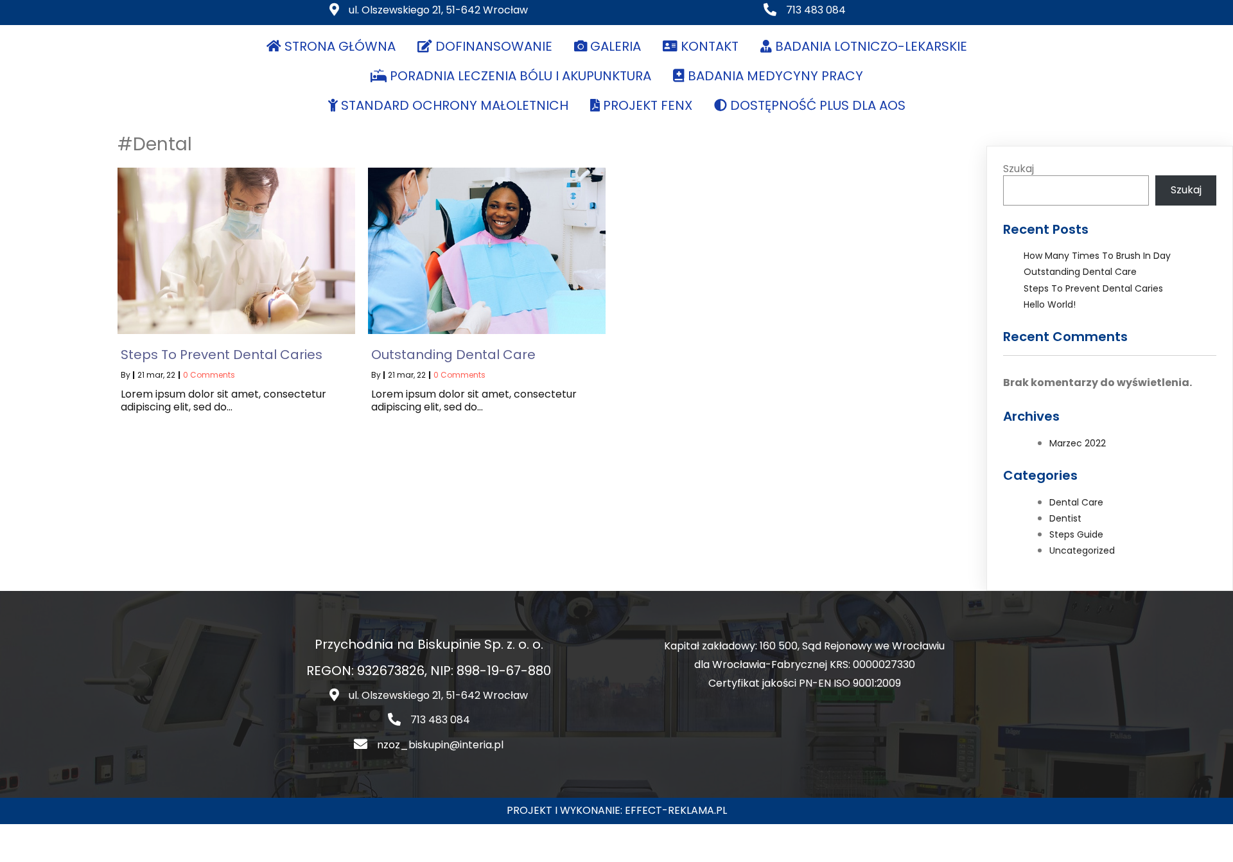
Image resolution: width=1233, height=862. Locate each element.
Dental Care (1076, 502)
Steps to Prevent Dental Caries (1093, 288)
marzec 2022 (1077, 443)
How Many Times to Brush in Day (1097, 255)
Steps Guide (1076, 534)
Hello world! (1050, 304)
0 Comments (209, 374)
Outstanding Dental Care (1080, 271)
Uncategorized (1082, 550)
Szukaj (1018, 168)
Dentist (1065, 518)
